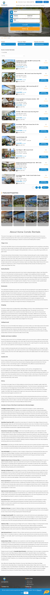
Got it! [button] (26, 592)
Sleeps (3, 41)
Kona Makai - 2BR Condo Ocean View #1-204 (27, 124)
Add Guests (16, 21)
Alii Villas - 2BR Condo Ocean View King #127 (27, 111)
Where (15, 11)
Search (24, 28)
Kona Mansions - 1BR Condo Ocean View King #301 (29, 73)
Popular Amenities (39, 41)
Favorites (42, 5)
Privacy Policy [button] (40, 590)
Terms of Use (29, 581)
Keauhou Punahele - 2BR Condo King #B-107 (27, 86)
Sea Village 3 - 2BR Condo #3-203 (24, 150)
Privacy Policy (29, 582)
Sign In (46, 1)
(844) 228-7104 (30, 2)
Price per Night (22, 41)
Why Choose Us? (36, 5)
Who (15, 20)
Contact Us (39, 1)
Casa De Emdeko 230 (21, 137)
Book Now (44, 68)
